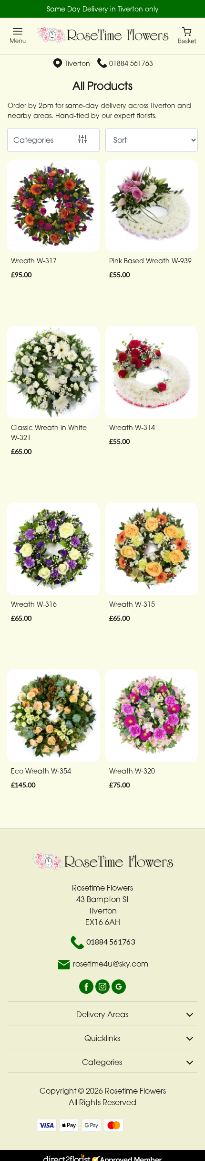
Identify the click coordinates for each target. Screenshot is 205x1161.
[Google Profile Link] (119, 986)
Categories (33, 140)
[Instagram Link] (103, 986)
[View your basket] (187, 35)
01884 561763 (131, 63)
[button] (102, 1013)
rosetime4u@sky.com (110, 964)
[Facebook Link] (87, 986)
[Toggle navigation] (18, 36)
